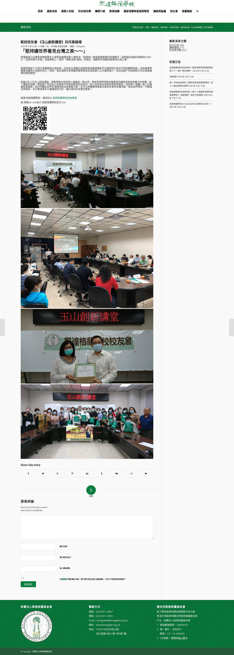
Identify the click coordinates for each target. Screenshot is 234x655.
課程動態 (174, 47)
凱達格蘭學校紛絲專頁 (65, 97)
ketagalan (80, 46)
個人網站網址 (65, 568)
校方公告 (174, 45)
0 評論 (41, 46)
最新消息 (26, 27)
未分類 (54, 46)
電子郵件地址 (66, 557)
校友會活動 (174, 27)
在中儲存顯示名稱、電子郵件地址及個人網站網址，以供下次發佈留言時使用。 (93, 579)
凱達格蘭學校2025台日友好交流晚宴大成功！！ (191, 103)
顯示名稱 (64, 546)
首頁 (147, 27)
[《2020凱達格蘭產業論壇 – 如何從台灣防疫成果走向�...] (2, 327)
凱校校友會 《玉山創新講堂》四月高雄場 (51, 42)
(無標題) (173, 76)
